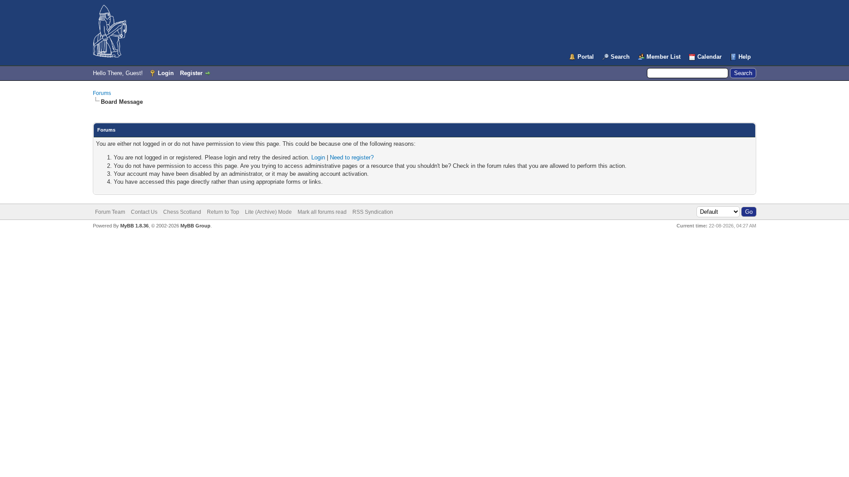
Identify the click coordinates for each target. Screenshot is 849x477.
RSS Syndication (372, 212)
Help (744, 56)
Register (191, 73)
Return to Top (223, 212)
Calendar (709, 56)
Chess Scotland (182, 212)
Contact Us (144, 212)
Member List (663, 56)
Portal (585, 56)
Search (620, 56)
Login (166, 73)
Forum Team (110, 212)
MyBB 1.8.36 (134, 225)
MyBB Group (195, 225)
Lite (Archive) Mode (268, 212)
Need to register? (352, 157)
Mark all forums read (322, 212)
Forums (102, 93)
